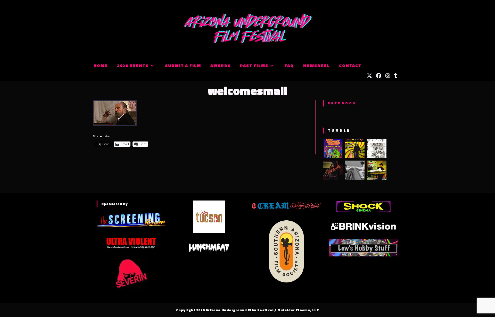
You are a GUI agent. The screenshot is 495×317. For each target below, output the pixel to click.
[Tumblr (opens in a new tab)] (396, 75)
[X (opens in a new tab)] (369, 75)
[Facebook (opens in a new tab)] (378, 75)
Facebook (342, 103)
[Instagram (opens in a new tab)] (387, 75)
